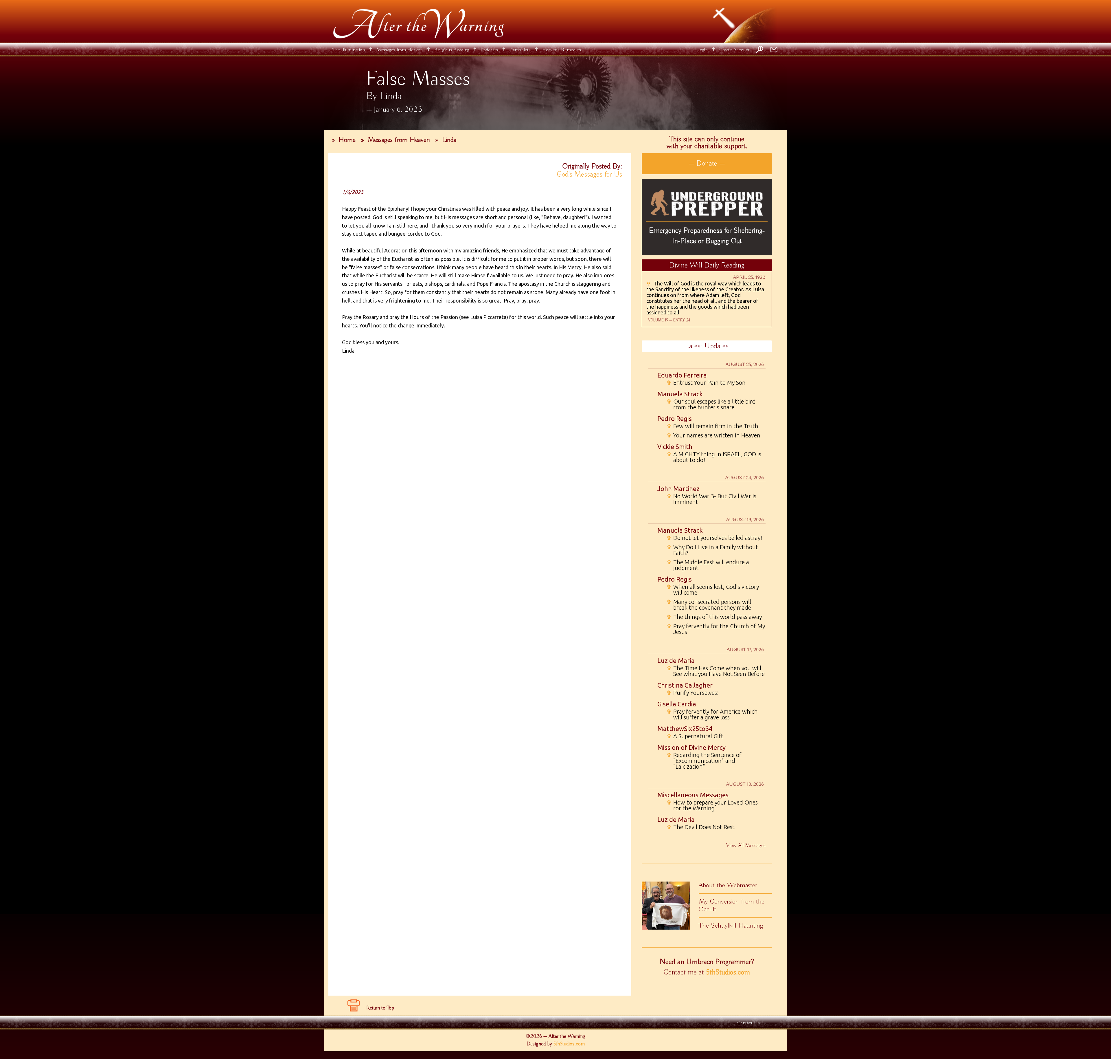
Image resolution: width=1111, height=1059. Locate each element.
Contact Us (748, 1023)
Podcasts (489, 50)
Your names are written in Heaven (713, 435)
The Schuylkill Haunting (731, 925)
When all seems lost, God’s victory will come (713, 590)
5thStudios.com (728, 972)
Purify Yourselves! (693, 693)
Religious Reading (451, 50)
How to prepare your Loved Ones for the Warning (712, 805)
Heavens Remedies (561, 50)
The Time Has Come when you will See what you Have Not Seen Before (716, 671)
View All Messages (746, 845)
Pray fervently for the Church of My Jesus (716, 629)
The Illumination (348, 50)
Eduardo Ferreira (682, 375)
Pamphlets (520, 50)
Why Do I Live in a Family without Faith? (712, 550)
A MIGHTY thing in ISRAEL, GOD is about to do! (714, 457)
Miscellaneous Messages (693, 794)
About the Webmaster (728, 885)
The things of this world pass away (714, 617)
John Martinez (678, 488)
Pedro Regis (674, 418)
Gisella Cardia (676, 704)
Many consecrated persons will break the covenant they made (709, 605)
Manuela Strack (680, 393)
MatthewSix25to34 (684, 728)
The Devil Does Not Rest (701, 827)
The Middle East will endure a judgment (708, 565)
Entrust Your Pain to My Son (706, 383)
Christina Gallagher (685, 685)
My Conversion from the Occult (731, 905)
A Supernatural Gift (695, 736)
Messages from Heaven (399, 50)
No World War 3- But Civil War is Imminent (711, 499)
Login (702, 50)
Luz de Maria (676, 660)
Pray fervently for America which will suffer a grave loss (712, 714)
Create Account (734, 50)
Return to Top (380, 1008)
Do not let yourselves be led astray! (714, 538)
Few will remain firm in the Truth (712, 426)
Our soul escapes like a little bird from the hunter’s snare (711, 404)
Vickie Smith (674, 446)
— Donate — (707, 163)
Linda (449, 139)
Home (347, 139)
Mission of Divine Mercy (691, 747)
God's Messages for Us (589, 174)
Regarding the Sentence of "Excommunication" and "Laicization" (704, 760)
